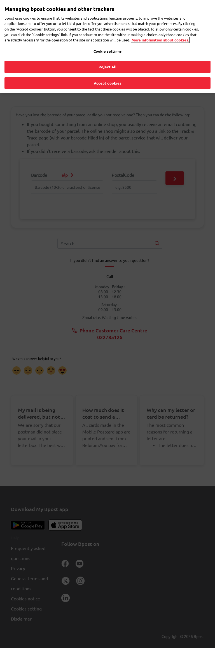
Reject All (107, 66)
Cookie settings (108, 51)
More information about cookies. (160, 40)
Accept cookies (107, 83)
